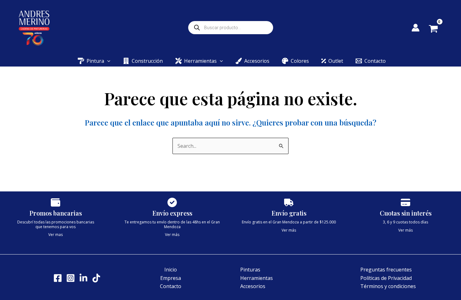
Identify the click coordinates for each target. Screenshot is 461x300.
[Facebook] (57, 278)
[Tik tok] (96, 278)
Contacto (170, 286)
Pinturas (250, 269)
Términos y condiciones (388, 286)
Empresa (170, 278)
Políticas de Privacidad (386, 278)
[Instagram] (70, 278)
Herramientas (256, 278)
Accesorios (252, 286)
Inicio (170, 269)
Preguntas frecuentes (386, 269)
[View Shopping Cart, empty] (438, 29)
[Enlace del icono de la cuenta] (415, 28)
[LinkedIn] (83, 278)
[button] (107, 61)
